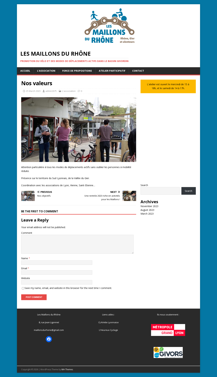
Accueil (25, 70)
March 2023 (147, 213)
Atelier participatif (112, 70)
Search (144, 185)
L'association (69, 91)
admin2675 (51, 91)
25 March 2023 (33, 91)
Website (25, 278)
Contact (138, 70)
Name (25, 258)
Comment (26, 232)
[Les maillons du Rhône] (108, 44)
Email (24, 268)
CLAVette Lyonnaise (108, 322)
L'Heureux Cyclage (108, 330)
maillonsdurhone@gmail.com (49, 330)
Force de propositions (77, 70)
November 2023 (149, 206)
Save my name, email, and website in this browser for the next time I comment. (68, 288)
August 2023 (147, 210)
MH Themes (67, 369)
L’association (46, 70)
